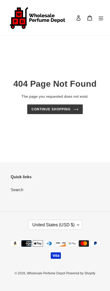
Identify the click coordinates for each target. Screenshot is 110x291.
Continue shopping (51, 109)
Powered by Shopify (80, 273)
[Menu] (101, 18)
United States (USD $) (53, 225)
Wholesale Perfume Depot (46, 273)
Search (17, 189)
